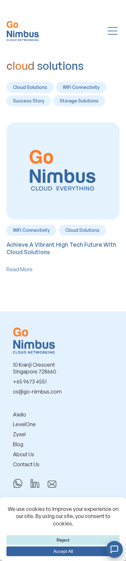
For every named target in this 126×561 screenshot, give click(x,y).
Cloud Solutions (30, 87)
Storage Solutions (79, 100)
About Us (23, 454)
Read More (19, 269)
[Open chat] (114, 549)
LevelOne (24, 424)
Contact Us (26, 464)
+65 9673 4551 (30, 381)
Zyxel (19, 434)
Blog (18, 444)
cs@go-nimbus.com (37, 391)
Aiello (19, 414)
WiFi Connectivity (81, 87)
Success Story (28, 100)
